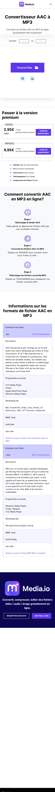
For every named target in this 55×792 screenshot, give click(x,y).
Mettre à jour (41, 616)
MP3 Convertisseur (41, 455)
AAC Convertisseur (41, 334)
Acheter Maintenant (43, 132)
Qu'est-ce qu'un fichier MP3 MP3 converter (25, 553)
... (23, 41)
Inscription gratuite (16, 616)
